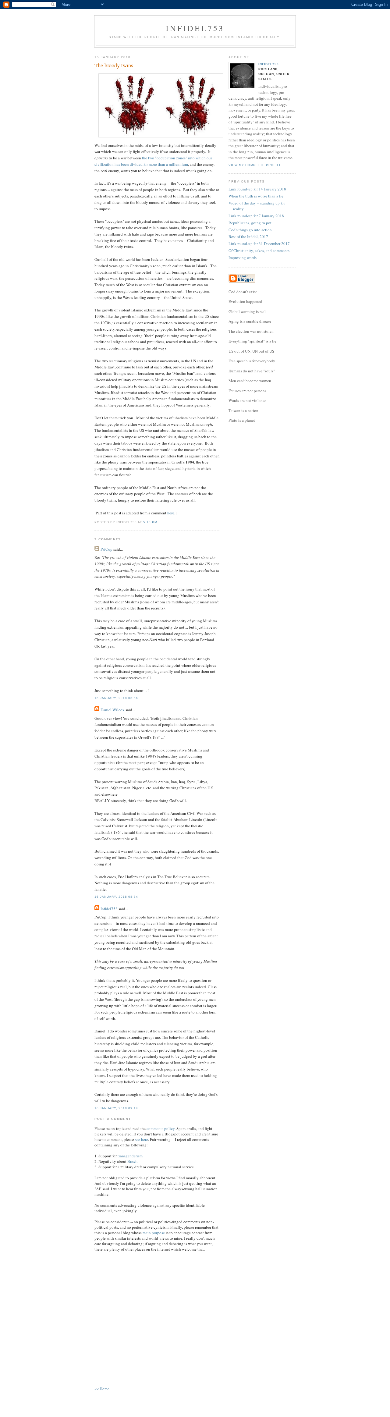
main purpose (154, 1232)
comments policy (161, 1128)
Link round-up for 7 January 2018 (256, 215)
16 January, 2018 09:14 (116, 1108)
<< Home (101, 1388)
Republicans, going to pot (250, 223)
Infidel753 (195, 28)
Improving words (243, 257)
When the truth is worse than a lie (256, 196)
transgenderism (130, 1156)
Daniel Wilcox (113, 709)
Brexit (132, 1161)
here (170, 513)
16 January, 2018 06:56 (116, 698)
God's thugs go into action (250, 230)
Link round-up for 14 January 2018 (257, 189)
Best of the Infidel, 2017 (248, 236)
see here (141, 1139)
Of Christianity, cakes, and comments (259, 250)
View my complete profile (255, 165)
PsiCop (106, 549)
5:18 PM (150, 522)
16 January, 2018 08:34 (116, 896)
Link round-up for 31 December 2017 (259, 243)
